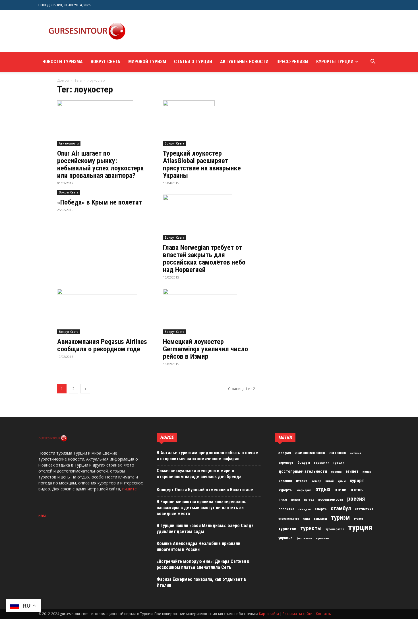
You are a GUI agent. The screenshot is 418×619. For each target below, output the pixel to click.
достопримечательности (302, 471)
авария (284, 453)
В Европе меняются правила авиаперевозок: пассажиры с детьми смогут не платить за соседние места (201, 507)
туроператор (335, 529)
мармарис (304, 490)
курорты (285, 490)
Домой (63, 80)
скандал (304, 509)
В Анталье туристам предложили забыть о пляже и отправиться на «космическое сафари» (207, 455)
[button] (373, 62)
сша (306, 518)
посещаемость (330, 499)
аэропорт (285, 463)
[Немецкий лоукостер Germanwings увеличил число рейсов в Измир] (209, 311)
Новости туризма (62, 61)
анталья (355, 453)
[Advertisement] (238, 31)
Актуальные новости (244, 61)
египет (352, 471)
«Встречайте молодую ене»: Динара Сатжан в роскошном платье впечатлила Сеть (203, 564)
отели (340, 489)
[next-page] (85, 388)
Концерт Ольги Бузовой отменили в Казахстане (205, 489)
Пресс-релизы (292, 61)
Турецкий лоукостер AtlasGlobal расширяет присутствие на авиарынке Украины (202, 164)
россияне (286, 509)
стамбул (341, 508)
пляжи (295, 500)
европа (336, 472)
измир (367, 472)
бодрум (303, 462)
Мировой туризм (147, 61)
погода (309, 500)
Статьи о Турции (193, 61)
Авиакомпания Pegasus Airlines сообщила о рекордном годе (102, 345)
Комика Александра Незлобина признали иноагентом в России (198, 546)
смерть (321, 509)
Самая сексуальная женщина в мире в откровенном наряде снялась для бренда (199, 473)
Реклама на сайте (297, 613)
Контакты (324, 613)
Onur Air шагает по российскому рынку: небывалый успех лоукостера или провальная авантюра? (100, 164)
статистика (364, 509)
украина (285, 538)
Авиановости (69, 143)
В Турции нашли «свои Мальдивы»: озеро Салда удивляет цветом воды (205, 528)
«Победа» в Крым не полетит (99, 202)
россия (356, 499)
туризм (340, 518)
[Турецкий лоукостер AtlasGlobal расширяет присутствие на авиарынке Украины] (209, 123)
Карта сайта (269, 613)
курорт (357, 480)
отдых (322, 489)
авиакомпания (310, 452)
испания (285, 481)
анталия (337, 452)
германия (321, 463)
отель (357, 489)
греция (338, 463)
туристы (311, 528)
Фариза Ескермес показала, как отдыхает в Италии (201, 582)
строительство (288, 519)
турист (358, 519)
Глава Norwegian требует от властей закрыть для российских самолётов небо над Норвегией (204, 259)
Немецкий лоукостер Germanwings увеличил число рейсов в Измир (205, 349)
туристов (287, 528)
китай (329, 481)
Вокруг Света (105, 61)
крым (342, 481)
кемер (316, 481)
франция (322, 538)
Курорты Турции (334, 61)
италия (301, 481)
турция (360, 527)
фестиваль (304, 538)
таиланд (320, 518)
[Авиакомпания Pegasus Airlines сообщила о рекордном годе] (103, 311)
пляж (282, 499)
